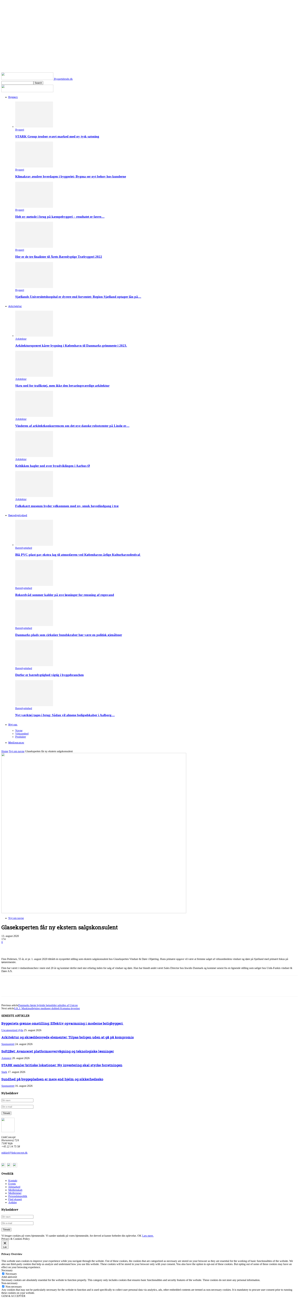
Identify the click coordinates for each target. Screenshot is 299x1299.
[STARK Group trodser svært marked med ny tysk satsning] (34, 126)
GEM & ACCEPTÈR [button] (13, 1295)
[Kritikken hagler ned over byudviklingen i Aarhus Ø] (34, 456)
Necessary (11, 1273)
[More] (57, 947)
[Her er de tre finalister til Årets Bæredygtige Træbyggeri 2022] (34, 246)
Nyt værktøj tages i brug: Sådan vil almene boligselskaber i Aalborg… (65, 715)
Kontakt (12, 1180)
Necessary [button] (7, 1270)
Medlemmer (16, 742)
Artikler (12, 1202)
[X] (19, 947)
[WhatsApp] (44, 947)
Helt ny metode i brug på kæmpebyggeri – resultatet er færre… (60, 216)
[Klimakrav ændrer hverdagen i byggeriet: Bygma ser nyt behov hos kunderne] (34, 166)
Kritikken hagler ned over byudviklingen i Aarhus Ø (52, 466)
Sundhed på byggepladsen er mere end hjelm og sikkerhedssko (52, 1079)
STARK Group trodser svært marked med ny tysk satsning (57, 136)
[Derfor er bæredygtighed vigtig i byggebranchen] (34, 665)
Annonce (6, 1058)
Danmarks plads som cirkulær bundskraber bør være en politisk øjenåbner (68, 635)
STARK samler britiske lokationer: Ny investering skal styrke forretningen (61, 1065)
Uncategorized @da (12, 1030)
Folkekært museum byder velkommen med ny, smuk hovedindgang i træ (67, 506)
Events (12, 1183)
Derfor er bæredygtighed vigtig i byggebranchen (49, 675)
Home (4, 751)
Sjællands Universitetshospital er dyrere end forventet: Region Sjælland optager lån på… (78, 297)
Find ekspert (15, 1199)
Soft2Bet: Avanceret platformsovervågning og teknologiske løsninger (57, 1051)
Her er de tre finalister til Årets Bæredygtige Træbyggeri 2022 (58, 256)
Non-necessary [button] (9, 1283)
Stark (4, 1071)
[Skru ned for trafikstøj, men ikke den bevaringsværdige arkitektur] (34, 375)
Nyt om (12, 724)
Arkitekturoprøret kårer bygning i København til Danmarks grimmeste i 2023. (71, 345)
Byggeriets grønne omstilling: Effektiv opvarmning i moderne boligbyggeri (62, 1023)
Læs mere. (148, 1235)
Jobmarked (14, 1186)
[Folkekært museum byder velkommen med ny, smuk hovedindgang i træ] (34, 496)
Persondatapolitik (17, 1196)
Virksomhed (22, 733)
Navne (18, 730)
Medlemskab (15, 1189)
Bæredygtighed (17, 515)
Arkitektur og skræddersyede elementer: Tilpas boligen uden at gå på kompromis (67, 1037)
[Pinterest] (32, 947)
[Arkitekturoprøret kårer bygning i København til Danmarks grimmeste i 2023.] (34, 335)
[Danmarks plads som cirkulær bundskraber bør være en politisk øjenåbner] (34, 625)
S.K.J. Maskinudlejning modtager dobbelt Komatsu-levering (47, 1008)
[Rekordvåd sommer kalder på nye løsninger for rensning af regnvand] (34, 584)
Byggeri (13, 97)
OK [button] (139, 1235)
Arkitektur (15, 306)
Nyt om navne (16, 751)
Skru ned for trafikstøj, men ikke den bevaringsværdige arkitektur (62, 385)
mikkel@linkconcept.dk (14, 1152)
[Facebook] (7, 947)
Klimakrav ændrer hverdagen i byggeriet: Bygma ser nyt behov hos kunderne (70, 176)
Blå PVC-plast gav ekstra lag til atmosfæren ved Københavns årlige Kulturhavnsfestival (78, 554)
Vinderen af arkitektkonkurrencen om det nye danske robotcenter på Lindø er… (72, 426)
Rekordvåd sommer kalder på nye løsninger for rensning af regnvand (64, 595)
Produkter (20, 736)
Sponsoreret (7, 1044)
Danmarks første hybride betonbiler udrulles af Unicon (48, 1005)
